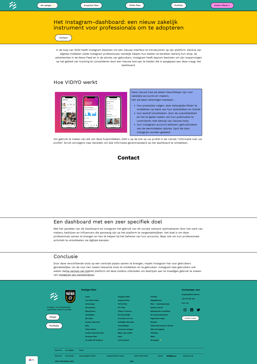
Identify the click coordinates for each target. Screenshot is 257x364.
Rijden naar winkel (125, 333)
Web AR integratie (157, 329)
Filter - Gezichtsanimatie (160, 304)
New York (58, 350)
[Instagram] (185, 310)
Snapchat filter (124, 300)
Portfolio (153, 297)
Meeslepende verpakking (160, 311)
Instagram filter (124, 297)
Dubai (81, 350)
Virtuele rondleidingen (172, 356)
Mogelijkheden (156, 300)
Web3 (152, 336)
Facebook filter (91, 336)
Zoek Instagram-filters (87, 356)
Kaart (120, 336)
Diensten (153, 322)
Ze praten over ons (125, 318)
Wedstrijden (90, 315)
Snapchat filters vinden (115, 356)
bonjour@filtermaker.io (190, 294)
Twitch (160, 356)
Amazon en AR (188, 356)
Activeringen (90, 304)
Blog (87, 326)
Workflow (154, 333)
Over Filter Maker (92, 300)
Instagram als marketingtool (76, 274)
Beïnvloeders (90, 311)
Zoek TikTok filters (141, 356)
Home (87, 297)
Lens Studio (69, 356)
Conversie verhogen (125, 329)
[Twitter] (198, 310)
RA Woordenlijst (124, 315)
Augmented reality (157, 318)
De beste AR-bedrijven (94, 340)
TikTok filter (122, 304)
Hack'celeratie (123, 340)
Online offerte (90, 329)
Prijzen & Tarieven (125, 311)
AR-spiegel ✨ (155, 340)
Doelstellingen (123, 326)
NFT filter (121, 308)
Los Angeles (69, 350)
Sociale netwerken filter (94, 333)
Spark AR (58, 356)
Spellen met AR (156, 308)
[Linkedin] (191, 310)
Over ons (185, 303)
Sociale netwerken (92, 322)
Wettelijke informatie (126, 322)
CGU (131, 361)
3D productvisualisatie (159, 315)
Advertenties (90, 308)
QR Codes (89, 318)
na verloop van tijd (77, 271)
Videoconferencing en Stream (161, 326)
